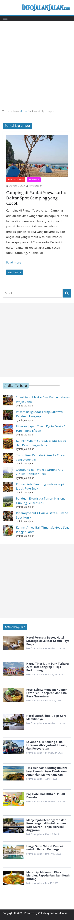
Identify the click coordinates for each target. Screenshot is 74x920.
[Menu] (5, 18)
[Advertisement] (37, 60)
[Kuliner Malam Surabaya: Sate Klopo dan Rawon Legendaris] (8, 443)
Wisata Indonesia (16, 179)
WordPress (61, 913)
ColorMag (43, 913)
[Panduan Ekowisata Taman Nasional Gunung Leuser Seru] (8, 501)
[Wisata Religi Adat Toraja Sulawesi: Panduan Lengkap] (8, 415)
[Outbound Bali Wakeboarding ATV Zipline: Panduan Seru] (8, 472)
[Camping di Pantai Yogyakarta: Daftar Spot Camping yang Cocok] (37, 156)
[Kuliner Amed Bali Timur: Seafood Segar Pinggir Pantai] (8, 530)
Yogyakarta (33, 179)
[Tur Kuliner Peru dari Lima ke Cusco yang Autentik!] (8, 458)
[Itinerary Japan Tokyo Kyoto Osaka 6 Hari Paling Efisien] (8, 429)
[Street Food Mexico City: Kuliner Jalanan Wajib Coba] (8, 400)
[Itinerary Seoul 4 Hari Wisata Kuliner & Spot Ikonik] (8, 516)
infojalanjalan (35, 185)
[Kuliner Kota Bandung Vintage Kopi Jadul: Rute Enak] (8, 487)
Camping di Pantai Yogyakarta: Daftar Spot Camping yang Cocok (36, 198)
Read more (13, 262)
